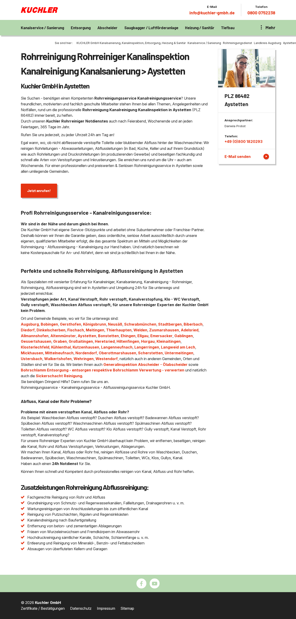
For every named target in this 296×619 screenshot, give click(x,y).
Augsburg (30, 324)
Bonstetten (108, 335)
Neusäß (115, 324)
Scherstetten (150, 353)
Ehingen (128, 335)
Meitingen (95, 330)
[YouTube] (155, 583)
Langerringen (146, 347)
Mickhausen (32, 353)
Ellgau (142, 335)
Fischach (75, 330)
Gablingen (183, 335)
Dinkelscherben (51, 330)
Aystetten (87, 335)
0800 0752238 (261, 12)
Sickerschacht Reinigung (59, 376)
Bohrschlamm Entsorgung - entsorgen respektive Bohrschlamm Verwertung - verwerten (102, 370)
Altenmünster (63, 335)
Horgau (148, 341)
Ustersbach (31, 358)
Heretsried (105, 341)
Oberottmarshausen (117, 353)
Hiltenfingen (128, 341)
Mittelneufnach (59, 353)
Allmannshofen (35, 335)
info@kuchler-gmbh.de (211, 12)
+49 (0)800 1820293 (243, 141)
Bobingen (49, 324)
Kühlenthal (61, 347)
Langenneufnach (117, 347)
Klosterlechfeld (35, 347)
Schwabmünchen (140, 324)
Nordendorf (86, 353)
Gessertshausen (36, 341)
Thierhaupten (119, 330)
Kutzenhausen (86, 347)
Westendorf (107, 358)
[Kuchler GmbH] (39, 10)
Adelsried (189, 330)
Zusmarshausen (164, 330)
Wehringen (84, 358)
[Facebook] (141, 583)
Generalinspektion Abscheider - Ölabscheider (145, 364)
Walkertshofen (58, 358)
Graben (60, 341)
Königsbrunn (94, 324)
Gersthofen (70, 324)
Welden (140, 330)
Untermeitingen (179, 353)
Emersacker (161, 335)
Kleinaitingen (169, 341)
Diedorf (28, 330)
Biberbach (193, 324)
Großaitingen (81, 341)
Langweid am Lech (178, 347)
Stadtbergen (170, 324)
